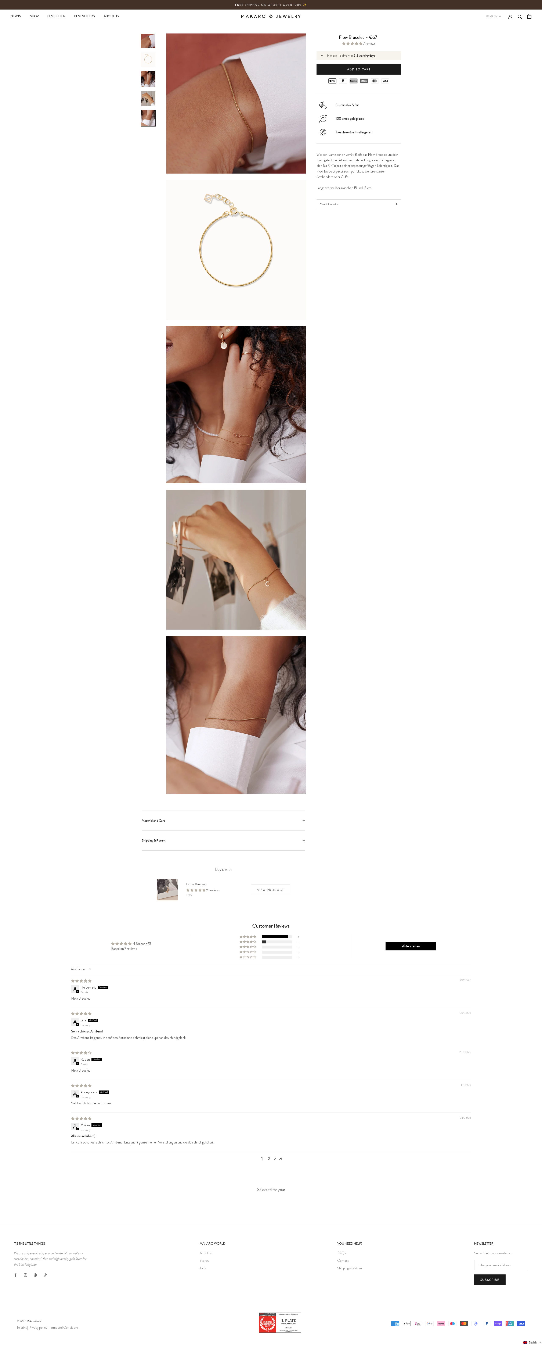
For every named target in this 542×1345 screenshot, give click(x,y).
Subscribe (489, 1280)
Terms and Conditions (64, 1327)
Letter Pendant (196, 884)
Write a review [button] (411, 946)
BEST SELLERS (84, 16)
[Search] (520, 16)
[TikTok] (45, 1274)
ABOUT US (111, 16)
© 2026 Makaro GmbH (30, 1321)
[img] (81, 981)
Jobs (203, 1268)
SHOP (34, 16)
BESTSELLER (56, 16)
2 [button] (269, 1158)
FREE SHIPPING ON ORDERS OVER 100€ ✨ (271, 5)
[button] (352, 43)
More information (329, 204)
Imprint (22, 1327)
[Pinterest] (35, 1274)
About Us (206, 1252)
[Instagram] (25, 1274)
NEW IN (16, 16)
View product (270, 890)
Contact (343, 1260)
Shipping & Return (154, 840)
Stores (204, 1260)
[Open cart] (529, 16)
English (492, 16)
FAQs (341, 1252)
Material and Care (153, 820)
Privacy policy (38, 1327)
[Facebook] (15, 1274)
